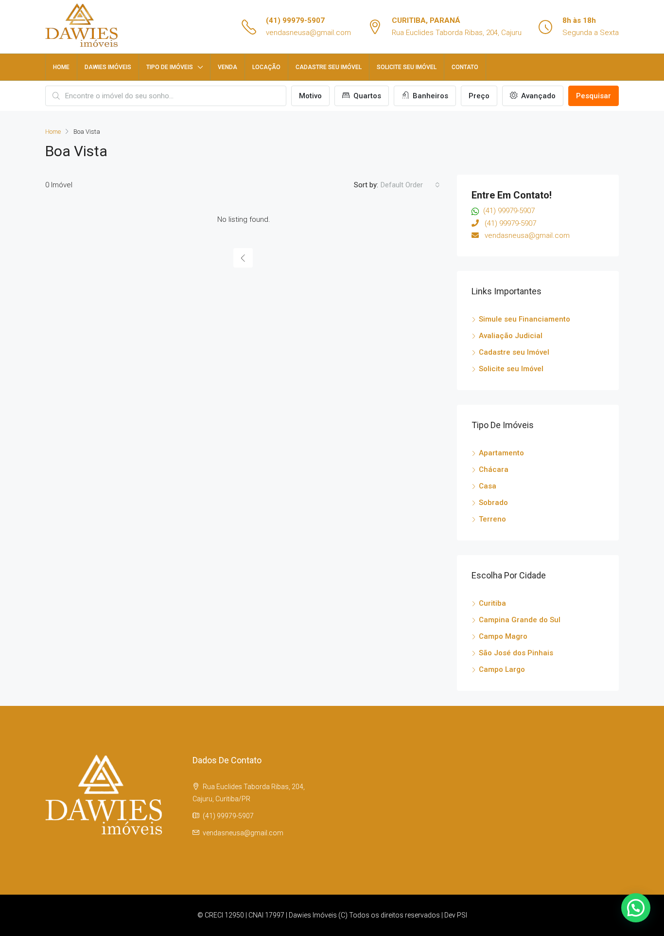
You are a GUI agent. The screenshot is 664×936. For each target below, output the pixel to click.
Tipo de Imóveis (169, 67)
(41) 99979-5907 (295, 20)
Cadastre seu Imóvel (329, 67)
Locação (266, 67)
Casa (487, 486)
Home (61, 67)
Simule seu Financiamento (524, 319)
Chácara (493, 469)
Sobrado (493, 502)
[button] (635, 907)
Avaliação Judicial (510, 335)
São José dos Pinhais (516, 652)
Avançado (537, 95)
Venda (227, 67)
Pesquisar (593, 95)
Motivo (310, 95)
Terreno (492, 519)
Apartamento (501, 453)
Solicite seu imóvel (407, 67)
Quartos (366, 95)
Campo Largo (502, 669)
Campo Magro (503, 636)
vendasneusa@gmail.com (308, 32)
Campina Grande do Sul (519, 619)
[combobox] (410, 185)
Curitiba (492, 603)
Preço (479, 95)
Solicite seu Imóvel (511, 368)
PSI (462, 915)
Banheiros (429, 95)
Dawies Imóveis (108, 67)
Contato (465, 67)
